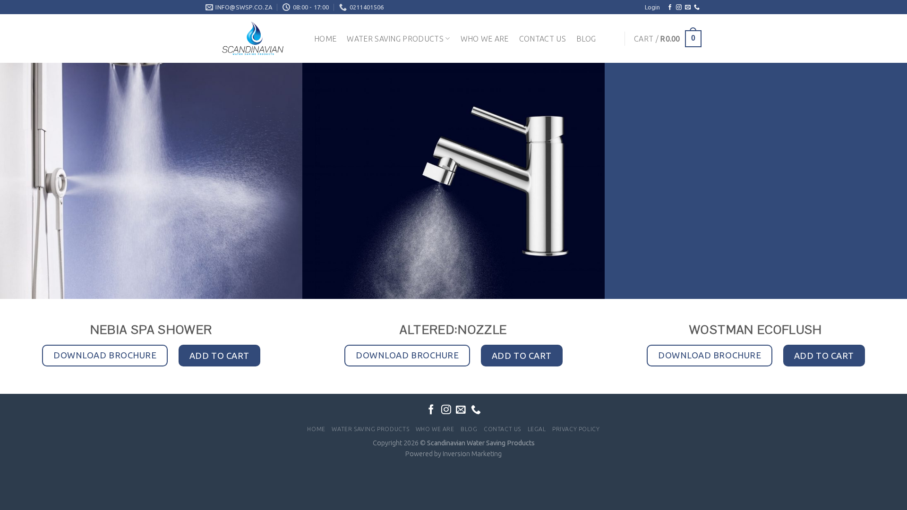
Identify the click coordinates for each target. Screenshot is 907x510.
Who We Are (485, 38)
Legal (537, 429)
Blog (586, 38)
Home (325, 38)
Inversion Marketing (472, 454)
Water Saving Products (395, 38)
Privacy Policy (576, 429)
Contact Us (542, 38)
